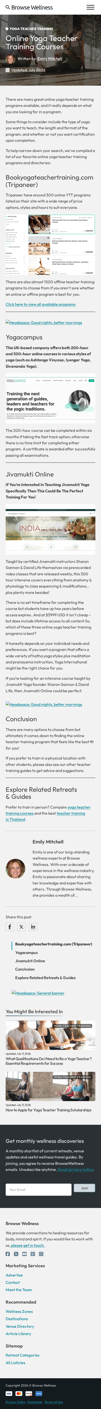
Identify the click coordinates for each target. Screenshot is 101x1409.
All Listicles (15, 1362)
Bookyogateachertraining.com (49, 177)
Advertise (14, 1275)
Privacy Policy (16, 1402)
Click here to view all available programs (41, 304)
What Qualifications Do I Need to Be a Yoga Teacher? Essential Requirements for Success (49, 1061)
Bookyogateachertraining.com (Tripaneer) (53, 944)
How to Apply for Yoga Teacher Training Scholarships (48, 1109)
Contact (13, 1282)
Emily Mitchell (50, 58)
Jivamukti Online (30, 474)
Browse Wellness (32, 7)
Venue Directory (20, 1326)
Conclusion (25, 969)
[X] (21, 927)
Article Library (18, 1333)
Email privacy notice (75, 1169)
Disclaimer (35, 1402)
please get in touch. (27, 1245)
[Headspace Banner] (38, 992)
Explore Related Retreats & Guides (45, 977)
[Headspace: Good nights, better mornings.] (44, 322)
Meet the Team (19, 1289)
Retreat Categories (22, 1355)
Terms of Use (53, 1402)
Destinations (17, 1318)
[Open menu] (90, 7)
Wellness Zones (19, 1311)
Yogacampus (24, 337)
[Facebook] (10, 927)
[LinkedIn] (33, 927)
